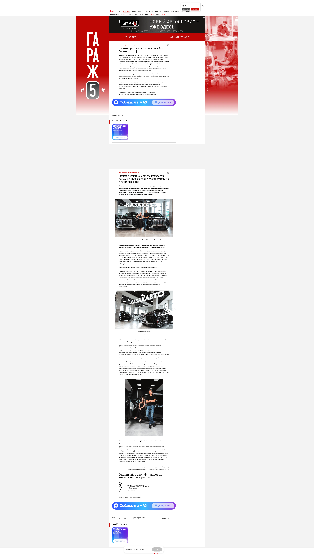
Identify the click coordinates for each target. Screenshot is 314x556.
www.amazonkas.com (149, 94)
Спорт (152, 14)
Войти (111, 1)
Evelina (114, 115)
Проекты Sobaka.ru (198, 1)
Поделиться (135, 45)
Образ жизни (175, 11)
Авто (120, 172)
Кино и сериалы (114, 14)
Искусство (130, 14)
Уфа (190, 1)
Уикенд (158, 14)
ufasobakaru (115, 519)
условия (128, 549)
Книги (146, 14)
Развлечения (126, 11)
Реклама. (121, 497)
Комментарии (165, 115)
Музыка (123, 14)
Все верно (195, 9)
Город (119, 11)
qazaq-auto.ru (131, 490)
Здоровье (166, 11)
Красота (140, 11)
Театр (136, 14)
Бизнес (164, 14)
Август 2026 (136, 519)
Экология (158, 11)
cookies (141, 550)
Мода (134, 11)
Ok (157, 549)
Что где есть (149, 11)
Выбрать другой (186, 9)
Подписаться (127, 45)
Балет (141, 14)
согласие (136, 549)
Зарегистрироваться (119, 1)
